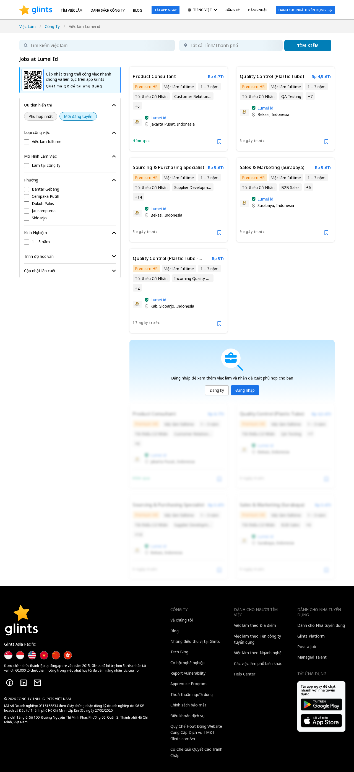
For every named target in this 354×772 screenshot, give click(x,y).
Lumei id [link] (158, 117)
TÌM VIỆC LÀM (71, 10)
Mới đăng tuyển (78, 116)
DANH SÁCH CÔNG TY (108, 10)
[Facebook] (9, 682)
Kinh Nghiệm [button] (35, 232)
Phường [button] (31, 180)
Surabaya (265, 205)
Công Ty (52, 26)
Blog (137, 10)
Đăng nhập (245, 390)
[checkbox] (70, 141)
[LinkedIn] (23, 682)
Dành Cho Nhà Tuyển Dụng (302, 10)
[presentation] (35, 10)
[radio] (40, 116)
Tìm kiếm (308, 45)
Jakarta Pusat (162, 124)
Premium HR (146, 86)
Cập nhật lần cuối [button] (39, 270)
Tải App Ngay (165, 10)
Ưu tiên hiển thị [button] (38, 105)
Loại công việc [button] (37, 132)
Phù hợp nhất (40, 116)
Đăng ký (217, 390)
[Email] (37, 682)
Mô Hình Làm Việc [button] (40, 156)
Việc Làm (27, 26)
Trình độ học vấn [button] (39, 256)
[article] (178, 109)
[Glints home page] (35, 10)
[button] (146, 118)
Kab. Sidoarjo (162, 306)
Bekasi (263, 114)
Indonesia (186, 124)
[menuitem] (202, 10)
